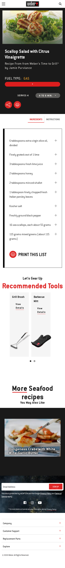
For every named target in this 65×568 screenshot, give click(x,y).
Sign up (56, 487)
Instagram (32, 502)
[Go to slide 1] (30, 361)
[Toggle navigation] (3, 4)
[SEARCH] (60, 4)
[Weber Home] (32, 4)
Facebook (25, 502)
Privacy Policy (45, 493)
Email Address (9, 487)
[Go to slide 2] (34, 361)
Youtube (40, 502)
